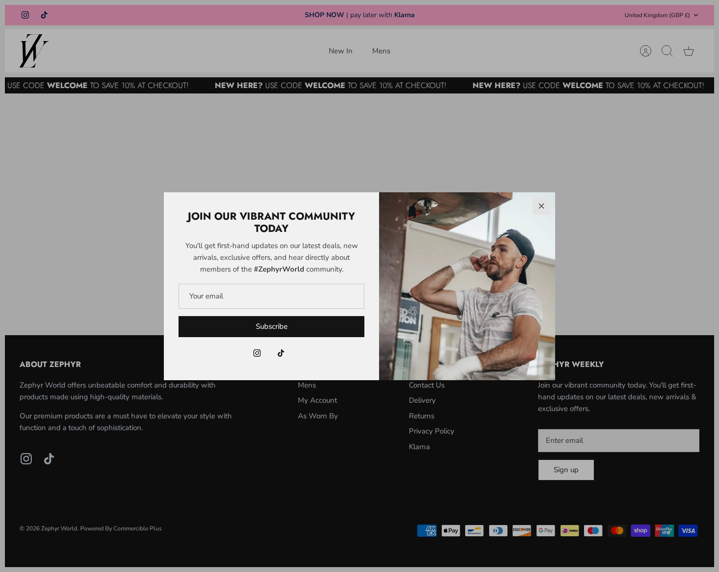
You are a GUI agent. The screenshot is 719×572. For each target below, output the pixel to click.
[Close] (541, 206)
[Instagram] (257, 353)
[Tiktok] (281, 353)
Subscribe (272, 326)
